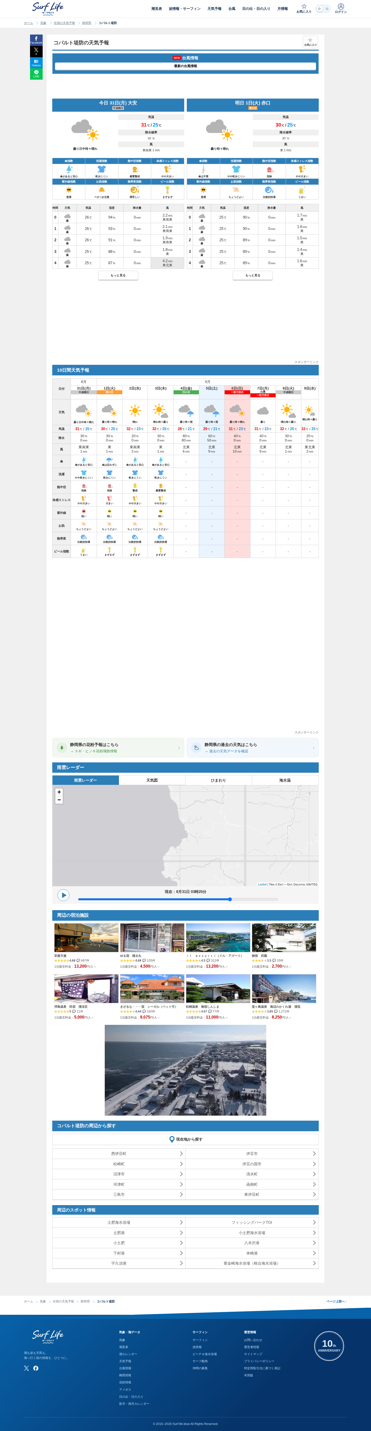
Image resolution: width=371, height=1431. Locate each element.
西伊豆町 (118, 1153)
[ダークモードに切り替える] (323, 9)
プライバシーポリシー (259, 1361)
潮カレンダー (128, 1354)
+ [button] (59, 792)
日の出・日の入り (131, 1396)
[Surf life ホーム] (48, 9)
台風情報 (125, 1368)
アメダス (125, 1389)
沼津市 (119, 1174)
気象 (43, 23)
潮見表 (123, 1347)
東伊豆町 (251, 1194)
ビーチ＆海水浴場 (205, 1354)
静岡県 (86, 23)
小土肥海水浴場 (252, 1233)
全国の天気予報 (64, 23)
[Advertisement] (185, 324)
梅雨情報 (125, 1375)
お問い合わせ (253, 1340)
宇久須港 (118, 1263)
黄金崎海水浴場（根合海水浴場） (252, 1263)
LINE (36, 76)
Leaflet (262, 884)
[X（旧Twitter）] (26, 1368)
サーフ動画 (200, 1361)
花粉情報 (125, 1382)
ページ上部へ (337, 1301)
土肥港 (119, 1233)
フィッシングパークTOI (252, 1222)
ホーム (28, 23)
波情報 (197, 1347)
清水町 (252, 1174)
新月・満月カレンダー (134, 1404)
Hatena (36, 65)
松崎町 (119, 1164)
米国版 (248, 1375)
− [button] (59, 800)
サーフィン (200, 1340)
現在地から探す (189, 1139)
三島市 (119, 1194)
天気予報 (125, 1361)
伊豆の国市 (252, 1164)
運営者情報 (251, 1347)
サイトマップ (253, 1354)
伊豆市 (252, 1153)
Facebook (36, 42)
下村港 (119, 1253)
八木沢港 (251, 1243)
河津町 (119, 1184)
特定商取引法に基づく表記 (262, 1368)
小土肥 (119, 1243)
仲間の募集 (200, 1368)
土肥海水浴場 (119, 1222)
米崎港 (252, 1253)
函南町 (252, 1184)
